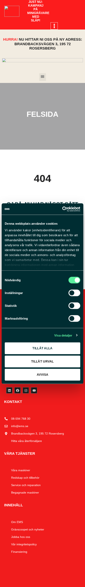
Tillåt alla (42, 348)
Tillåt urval (42, 361)
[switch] (74, 293)
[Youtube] (34, 390)
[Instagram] (26, 390)
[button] (54, 26)
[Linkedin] (9, 390)
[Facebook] (17, 390)
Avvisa (42, 374)
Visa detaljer (63, 335)
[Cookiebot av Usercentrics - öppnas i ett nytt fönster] (62, 209)
